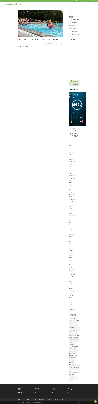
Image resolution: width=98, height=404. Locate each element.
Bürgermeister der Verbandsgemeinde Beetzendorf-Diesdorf (72, 329)
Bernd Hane (71, 323)
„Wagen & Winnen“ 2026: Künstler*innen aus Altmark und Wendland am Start (74, 30)
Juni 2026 (70, 145)
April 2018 (70, 302)
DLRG (70, 333)
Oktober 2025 (71, 159)
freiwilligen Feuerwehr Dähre (73, 339)
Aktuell (19, 399)
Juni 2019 (70, 279)
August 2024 (71, 180)
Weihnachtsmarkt (72, 376)
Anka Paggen (71, 322)
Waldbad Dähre (24, 41)
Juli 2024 (70, 182)
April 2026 (70, 149)
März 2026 (70, 150)
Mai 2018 (70, 300)
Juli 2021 (70, 241)
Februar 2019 (71, 286)
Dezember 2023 (71, 194)
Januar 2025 (71, 173)
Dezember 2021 (71, 232)
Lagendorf (75, 350)
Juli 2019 (70, 278)
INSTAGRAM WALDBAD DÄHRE (74, 135)
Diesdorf (75, 332)
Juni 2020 (70, 258)
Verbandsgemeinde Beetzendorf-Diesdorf (72, 365)
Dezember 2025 (71, 156)
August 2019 (71, 276)
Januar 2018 (71, 307)
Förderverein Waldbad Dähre (73, 341)
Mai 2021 (70, 245)
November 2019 (72, 271)
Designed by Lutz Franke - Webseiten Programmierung (30, 402)
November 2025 (72, 157)
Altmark (70, 320)
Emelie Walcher (71, 335)
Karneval (70, 348)
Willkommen (70, 4)
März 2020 (70, 264)
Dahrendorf (71, 332)
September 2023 (72, 199)
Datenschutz (50, 399)
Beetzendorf (76, 322)
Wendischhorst (71, 377)
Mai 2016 (70, 311)
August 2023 (71, 201)
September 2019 (72, 274)
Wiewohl (76, 377)
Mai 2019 (70, 281)
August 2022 (71, 220)
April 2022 (70, 227)
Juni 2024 (70, 184)
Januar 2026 (71, 154)
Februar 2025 (71, 171)
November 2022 (72, 217)
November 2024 (72, 175)
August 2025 (71, 163)
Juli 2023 (70, 203)
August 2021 (71, 239)
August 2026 (71, 142)
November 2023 (72, 196)
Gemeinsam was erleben (73, 41)
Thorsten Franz (71, 362)
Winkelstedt (71, 379)
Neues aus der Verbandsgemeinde (73, 315)
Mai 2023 (70, 206)
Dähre (19, 41)
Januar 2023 (71, 213)
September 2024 (72, 178)
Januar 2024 (71, 192)
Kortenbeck (71, 350)
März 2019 (70, 285)
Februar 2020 (71, 266)
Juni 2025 (70, 166)
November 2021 (72, 234)
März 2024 (70, 189)
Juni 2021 (70, 243)
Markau (70, 353)
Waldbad (70, 370)
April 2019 (70, 283)
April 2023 (70, 208)
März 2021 (70, 246)
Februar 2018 (71, 306)
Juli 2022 (70, 222)
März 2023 (70, 210)
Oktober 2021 (71, 236)
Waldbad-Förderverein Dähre (74, 372)
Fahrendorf (77, 335)
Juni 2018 (70, 299)
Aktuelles (85, 4)
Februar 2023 (71, 211)
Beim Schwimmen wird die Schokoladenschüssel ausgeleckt (38, 39)
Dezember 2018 (71, 290)
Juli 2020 (70, 257)
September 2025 (72, 161)
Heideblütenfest (71, 342)
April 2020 (70, 262)
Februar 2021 (71, 248)
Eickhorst (76, 333)
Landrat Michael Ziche (72, 351)
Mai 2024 (70, 185)
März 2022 (70, 229)
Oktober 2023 (71, 197)
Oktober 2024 (71, 177)
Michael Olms (75, 353)
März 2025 (70, 170)
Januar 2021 (71, 250)
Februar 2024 (71, 190)
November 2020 (72, 253)
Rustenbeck (71, 355)
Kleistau (74, 348)
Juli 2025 (70, 164)
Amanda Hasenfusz (76, 320)
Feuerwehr (70, 337)
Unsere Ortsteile (77, 4)
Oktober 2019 (71, 272)
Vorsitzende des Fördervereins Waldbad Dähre (74, 368)
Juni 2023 (70, 204)
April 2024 (70, 187)
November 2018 (72, 292)
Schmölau (75, 355)
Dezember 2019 (71, 269)
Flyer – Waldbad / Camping (40, 399)
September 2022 (72, 218)
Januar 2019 (71, 288)
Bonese (75, 323)
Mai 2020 (70, 260)
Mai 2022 (70, 225)
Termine (32, 399)
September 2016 (72, 309)
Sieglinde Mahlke (71, 360)
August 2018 (71, 295)
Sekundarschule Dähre (72, 357)
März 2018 (70, 304)
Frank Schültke (76, 337)
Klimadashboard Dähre (73, 36)
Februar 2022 (71, 231)
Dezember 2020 (71, 252)
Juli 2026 (70, 143)
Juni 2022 (70, 224)
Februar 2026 (71, 152)
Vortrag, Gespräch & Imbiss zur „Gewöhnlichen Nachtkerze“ (74, 16)
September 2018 (72, 293)
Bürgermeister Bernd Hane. (73, 325)
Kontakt (91, 4)
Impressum (56, 399)
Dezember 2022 (71, 215)
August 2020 (71, 255)
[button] (95, 401)
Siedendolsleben (71, 359)
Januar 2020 (71, 267)
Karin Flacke (76, 346)
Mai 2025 (70, 168)
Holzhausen (71, 346)
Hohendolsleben (71, 344)
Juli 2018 (70, 297)
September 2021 (72, 238)
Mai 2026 (70, 147)
